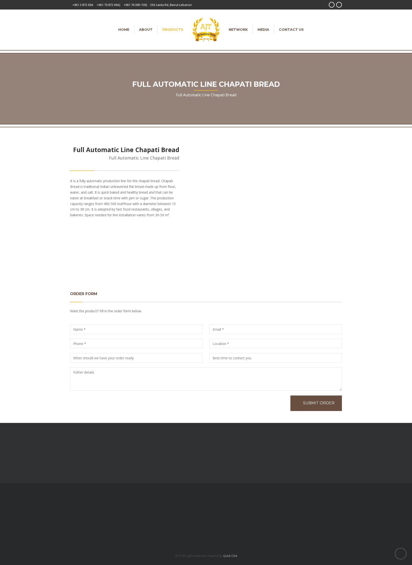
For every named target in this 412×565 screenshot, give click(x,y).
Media (263, 29)
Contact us (291, 29)
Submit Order (319, 403)
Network (238, 29)
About (146, 29)
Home (123, 29)
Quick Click (230, 556)
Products (172, 29)
